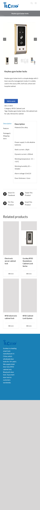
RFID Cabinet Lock (18, 108)
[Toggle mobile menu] (36, 3)
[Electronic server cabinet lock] (11, 238)
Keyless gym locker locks (16, 111)
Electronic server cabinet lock (10, 261)
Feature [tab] (6, 128)
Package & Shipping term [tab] (6, 135)
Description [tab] (7, 123)
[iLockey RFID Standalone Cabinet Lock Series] (29, 238)
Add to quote (11, 101)
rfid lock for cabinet (17, 114)
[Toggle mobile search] (32, 3)
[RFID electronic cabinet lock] (11, 295)
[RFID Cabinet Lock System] (29, 295)
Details (12, 273)
